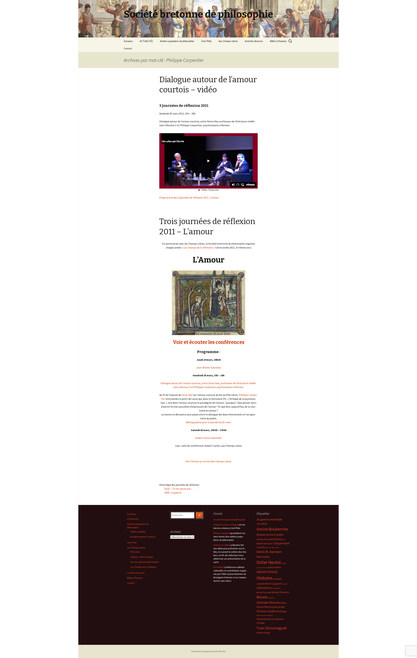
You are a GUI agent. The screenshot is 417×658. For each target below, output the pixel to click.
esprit (259, 567)
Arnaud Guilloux (273, 539)
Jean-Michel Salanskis (208, 367)
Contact (128, 48)
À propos (128, 41)
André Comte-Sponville (208, 437)
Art (284, 539)
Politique (281, 611)
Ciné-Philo (206, 41)
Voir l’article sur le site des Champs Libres (208, 461)
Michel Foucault (264, 592)
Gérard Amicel (267, 571)
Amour (261, 534)
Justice (261, 583)
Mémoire (271, 598)
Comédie (261, 547)
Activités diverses (254, 41)
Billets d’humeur (278, 41)
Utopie (261, 622)
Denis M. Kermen (269, 551)
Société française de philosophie (229, 519)
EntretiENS (218, 567)
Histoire (264, 578)
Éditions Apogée (221, 533)
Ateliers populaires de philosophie (177, 41)
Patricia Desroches (274, 606)
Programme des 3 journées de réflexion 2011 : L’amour (189, 197)
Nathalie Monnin (268, 602)
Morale (262, 597)
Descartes (263, 557)
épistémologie (263, 632)
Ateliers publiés (138, 531)
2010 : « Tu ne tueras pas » (178, 488)
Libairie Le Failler (221, 545)
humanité (277, 578)
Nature (283, 602)
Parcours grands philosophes (144, 561)
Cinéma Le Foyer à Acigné (225, 524)
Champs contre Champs (141, 556)
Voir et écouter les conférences (208, 342)
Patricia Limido (266, 611)
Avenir (260, 543)
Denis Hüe (187, 394)
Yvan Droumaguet (272, 627)
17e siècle (262, 523)
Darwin (268, 547)
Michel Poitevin (280, 592)
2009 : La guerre (172, 492)
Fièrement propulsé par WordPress (208, 651)
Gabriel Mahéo (274, 567)
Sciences (279, 619)
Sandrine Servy (265, 619)
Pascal (260, 606)
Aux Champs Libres (228, 41)
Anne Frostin (274, 535)
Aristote (260, 539)
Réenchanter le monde (265, 615)
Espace (283, 563)
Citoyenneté (281, 543)
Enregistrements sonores (142, 536)
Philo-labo (135, 551)
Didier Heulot (269, 562)
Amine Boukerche (272, 529)
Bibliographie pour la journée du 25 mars (208, 422)
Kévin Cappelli (273, 583)
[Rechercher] (199, 515)
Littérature (276, 588)
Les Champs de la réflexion (198, 247)
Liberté (284, 584)
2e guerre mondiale (269, 519)
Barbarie (268, 543)
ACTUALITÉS (146, 41)
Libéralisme (264, 588)
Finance (264, 567)
